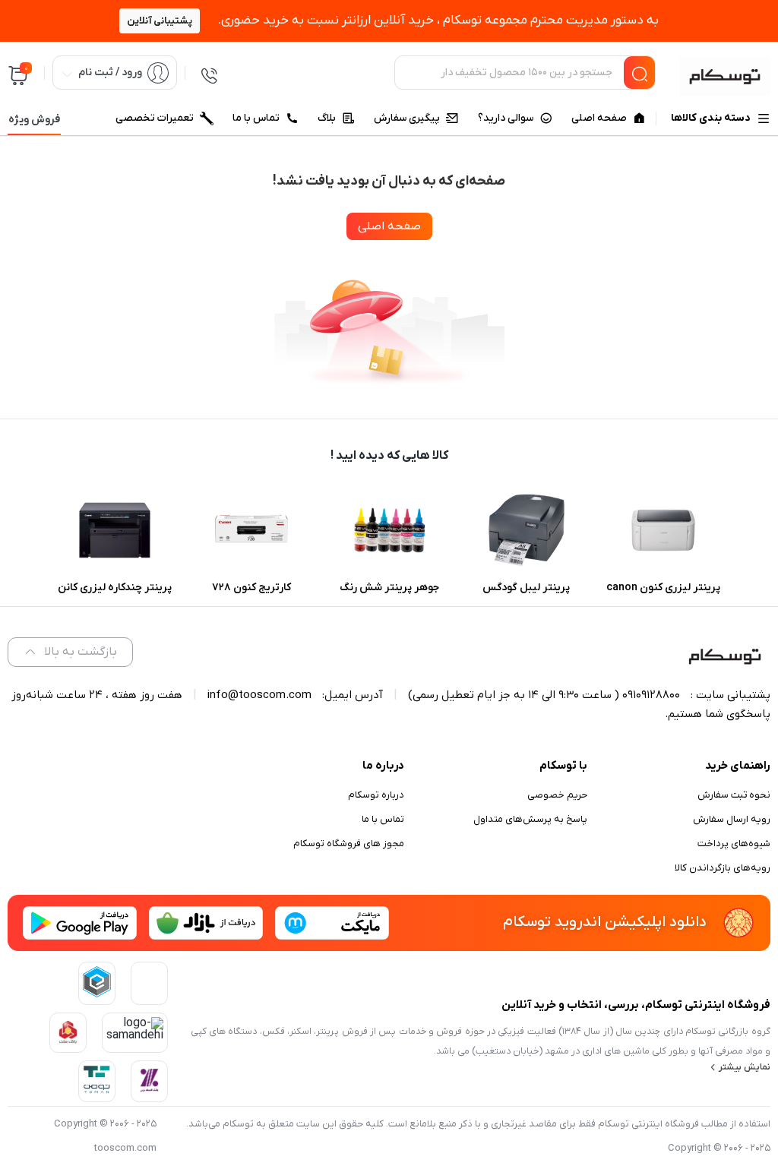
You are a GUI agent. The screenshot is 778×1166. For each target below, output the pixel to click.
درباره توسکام (376, 794)
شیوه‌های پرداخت (733, 843)
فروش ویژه (34, 119)
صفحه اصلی (389, 226)
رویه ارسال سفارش (731, 819)
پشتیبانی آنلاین (159, 20)
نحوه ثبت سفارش (733, 794)
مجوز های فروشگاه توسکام (348, 843)
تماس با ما (383, 819)
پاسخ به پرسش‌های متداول (530, 819)
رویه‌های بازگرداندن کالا (722, 867)
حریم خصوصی (557, 794)
